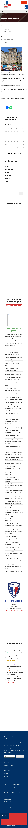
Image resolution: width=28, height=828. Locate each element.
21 (17, 141)
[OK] (21, 193)
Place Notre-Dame (8, 39)
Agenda (7, 182)
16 (23, 138)
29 (11, 132)
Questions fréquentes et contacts (14, 792)
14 (17, 138)
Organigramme (7, 801)
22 (20, 141)
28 (9, 132)
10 (6, 138)
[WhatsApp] (10, 107)
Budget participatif (9, 790)
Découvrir (8, 175)
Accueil (2, 15)
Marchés (13, 15)
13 (14, 138)
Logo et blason (7, 805)
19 (11, 141)
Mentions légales (8, 809)
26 (11, 144)
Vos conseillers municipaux (12, 784)
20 (14, 141)
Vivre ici (7, 172)
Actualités (8, 166)
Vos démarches (9, 169)
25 (9, 144)
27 (6, 132)
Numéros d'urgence (8, 807)
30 (14, 132)
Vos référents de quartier (11, 787)
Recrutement (7, 803)
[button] (26, 7)
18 (9, 141)
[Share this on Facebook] (7, 107)
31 (17, 132)
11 (9, 138)
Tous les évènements (14, 153)
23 (23, 141)
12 (11, 138)
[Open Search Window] (26, 11)
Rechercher (20, 756)
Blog (6, 185)
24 (6, 144)
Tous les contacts (8, 799)
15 (20, 138)
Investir (7, 179)
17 (6, 141)
